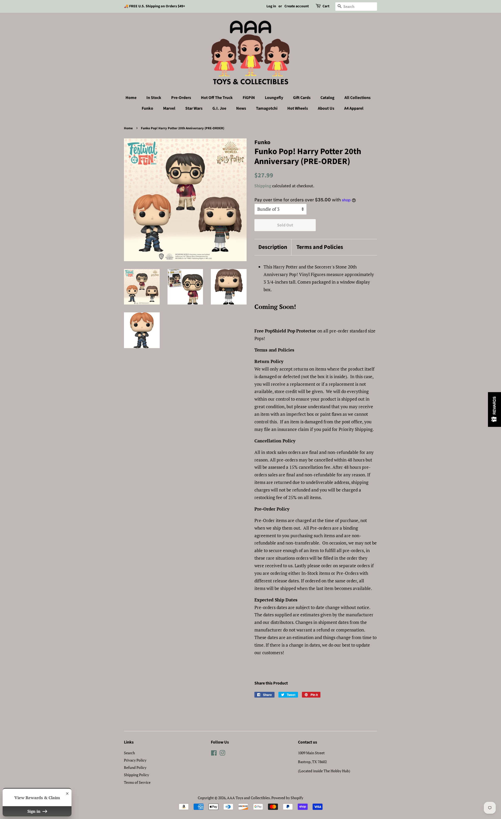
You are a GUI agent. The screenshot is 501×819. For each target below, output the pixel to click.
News (241, 108)
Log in (271, 6)
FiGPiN (249, 98)
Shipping (262, 186)
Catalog (327, 98)
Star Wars (193, 108)
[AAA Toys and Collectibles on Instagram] (222, 753)
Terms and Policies (319, 247)
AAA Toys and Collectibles (248, 797)
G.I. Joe (219, 108)
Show (494, 409)
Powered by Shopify (287, 797)
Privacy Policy (135, 760)
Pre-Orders (181, 98)
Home (131, 98)
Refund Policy (135, 767)
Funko (147, 108)
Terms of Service (137, 782)
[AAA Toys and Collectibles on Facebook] (214, 753)
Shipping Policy (136, 774)
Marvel (169, 108)
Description (272, 247)
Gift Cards (302, 98)
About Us (326, 108)
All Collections (357, 98)
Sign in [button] (34, 811)
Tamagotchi (266, 108)
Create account (296, 6)
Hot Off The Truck (217, 98)
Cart (326, 6)
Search (129, 752)
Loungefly (274, 98)
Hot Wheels (297, 108)
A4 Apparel (353, 108)
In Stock (153, 98)
